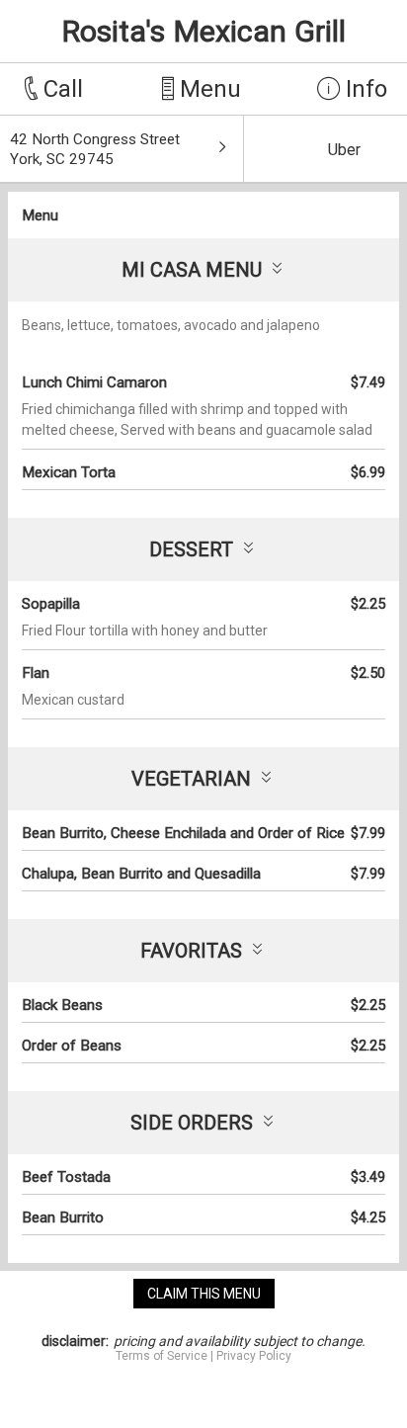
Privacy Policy (253, 1356)
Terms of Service (161, 1356)
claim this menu (204, 1294)
